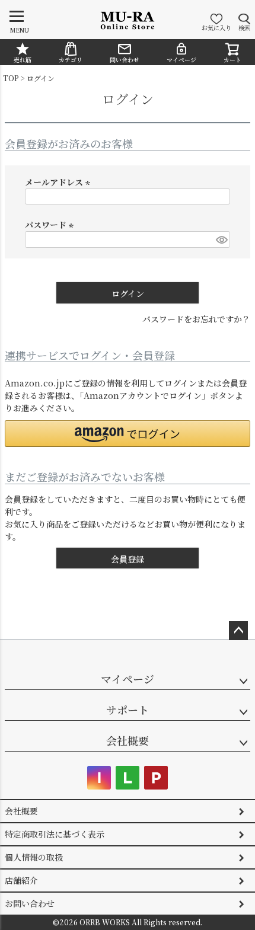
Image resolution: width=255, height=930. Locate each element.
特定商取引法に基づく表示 (54, 834)
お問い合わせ (30, 903)
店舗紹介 (21, 880)
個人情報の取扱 (34, 857)
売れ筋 (22, 59)
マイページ (181, 59)
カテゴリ (70, 59)
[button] (127, 433)
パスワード (51, 225)
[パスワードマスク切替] (221, 239)
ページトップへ (238, 630)
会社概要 (127, 740)
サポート (127, 709)
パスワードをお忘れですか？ (196, 319)
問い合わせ (124, 59)
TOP (11, 78)
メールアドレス (59, 182)
